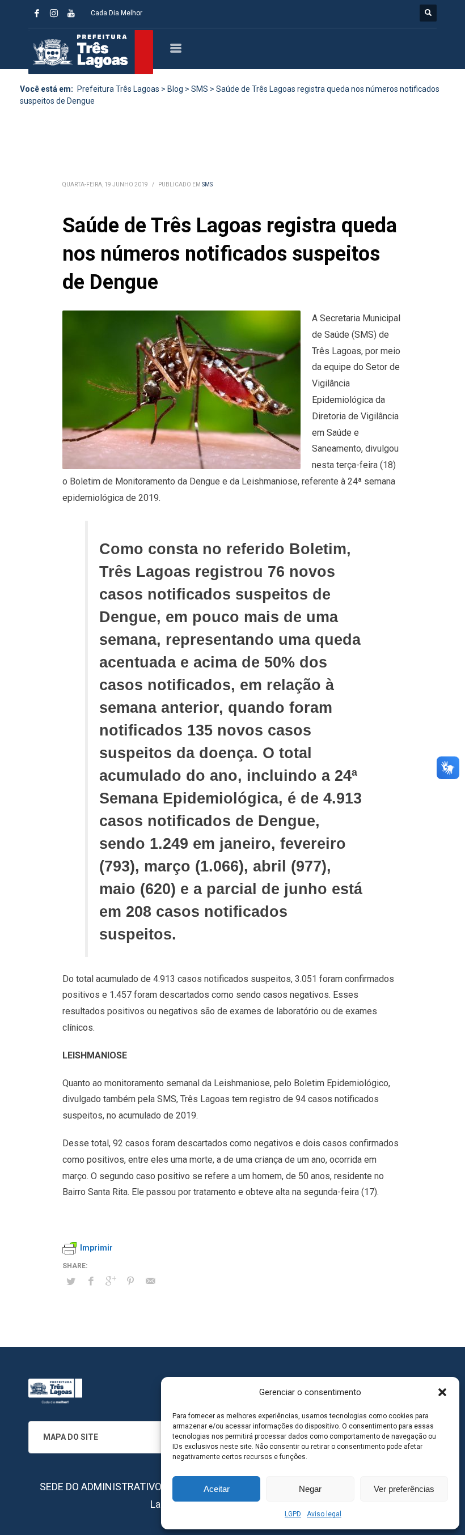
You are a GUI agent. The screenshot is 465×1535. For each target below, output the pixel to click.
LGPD (293, 1514)
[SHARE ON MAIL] (150, 1281)
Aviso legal (324, 1514)
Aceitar (217, 1489)
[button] (442, 1392)
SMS (207, 184)
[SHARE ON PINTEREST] (130, 1281)
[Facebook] (36, 13)
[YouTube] (70, 13)
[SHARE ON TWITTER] (70, 1281)
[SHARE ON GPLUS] (110, 1281)
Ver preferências (404, 1489)
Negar (310, 1489)
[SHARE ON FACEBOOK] (90, 1281)
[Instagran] (53, 13)
